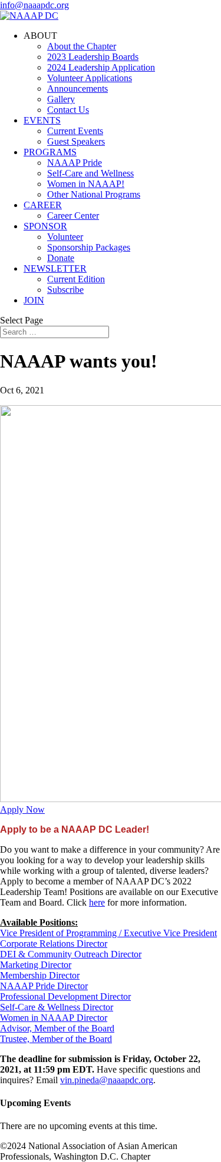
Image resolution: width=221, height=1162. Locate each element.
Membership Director (40, 975)
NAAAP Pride (74, 163)
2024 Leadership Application (101, 67)
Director (90, 1018)
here (97, 902)
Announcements (77, 89)
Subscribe (65, 290)
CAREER (43, 205)
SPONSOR (45, 226)
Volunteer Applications (89, 78)
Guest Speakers (76, 141)
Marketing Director (35, 965)
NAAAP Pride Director (44, 986)
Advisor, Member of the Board (57, 1028)
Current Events (75, 131)
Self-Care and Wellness (90, 173)
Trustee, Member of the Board (56, 1039)
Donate (60, 258)
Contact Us (68, 110)
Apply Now (22, 809)
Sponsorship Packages (88, 247)
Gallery (61, 99)
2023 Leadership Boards (92, 57)
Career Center (73, 216)
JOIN (34, 300)
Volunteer (65, 237)
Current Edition (76, 279)
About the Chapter (81, 46)
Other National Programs (93, 194)
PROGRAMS (50, 152)
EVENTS (42, 120)
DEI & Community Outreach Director (70, 954)
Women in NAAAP (37, 1018)
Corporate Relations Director (53, 944)
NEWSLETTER (55, 268)
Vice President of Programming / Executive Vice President (108, 933)
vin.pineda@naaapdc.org (106, 1080)
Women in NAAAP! (85, 184)
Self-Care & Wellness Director (56, 1007)
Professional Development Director (65, 996)
